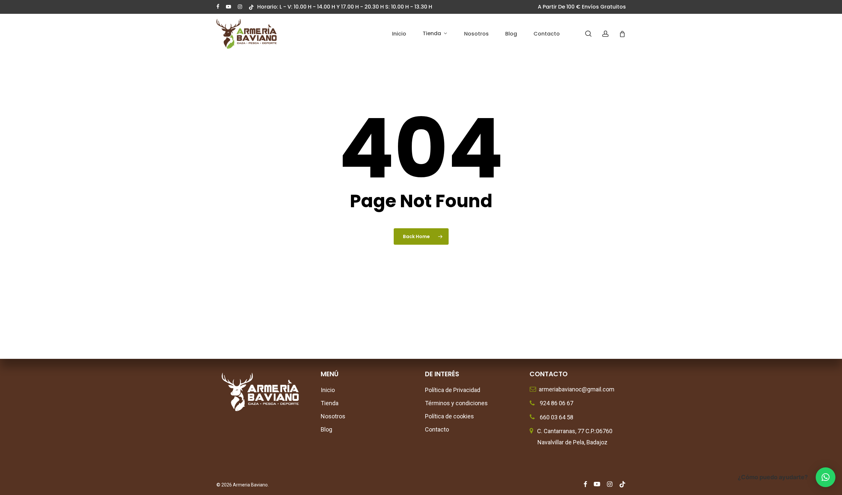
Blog (326, 429)
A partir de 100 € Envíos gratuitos (582, 7)
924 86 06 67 (555, 403)
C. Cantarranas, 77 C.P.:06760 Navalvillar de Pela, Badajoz (571, 437)
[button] (825, 477)
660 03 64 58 (555, 417)
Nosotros (333, 416)
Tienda (329, 403)
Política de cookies (449, 416)
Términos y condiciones (456, 403)
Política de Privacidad (452, 389)
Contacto (437, 429)
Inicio (328, 389)
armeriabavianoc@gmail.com (575, 389)
